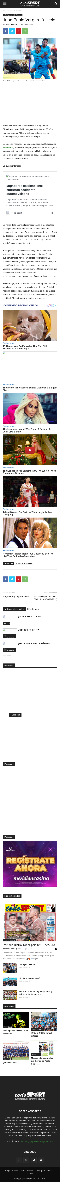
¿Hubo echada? (10, 1063)
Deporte (6, 623)
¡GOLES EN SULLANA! (29, 616)
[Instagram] (26, 1160)
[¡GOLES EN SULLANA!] (10, 620)
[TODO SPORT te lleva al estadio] (44, 1021)
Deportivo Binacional (24, 563)
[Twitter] (34, 1160)
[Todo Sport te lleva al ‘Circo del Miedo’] (16, 1020)
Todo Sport (8, 1027)
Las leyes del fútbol (28, 964)
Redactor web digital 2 (12, 949)
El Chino (30, 1173)
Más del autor (33, 609)
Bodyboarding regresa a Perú (16, 596)
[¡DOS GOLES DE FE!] (10, 633)
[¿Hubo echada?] (16, 1050)
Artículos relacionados (14, 609)
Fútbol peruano (16, 10)
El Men (49, 1170)
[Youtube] (41, 1160)
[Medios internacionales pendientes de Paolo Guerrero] (44, 1048)
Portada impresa (9, 940)
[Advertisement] (30, 103)
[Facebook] (18, 1160)
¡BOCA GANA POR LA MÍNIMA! (34, 643)
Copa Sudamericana (9, 636)
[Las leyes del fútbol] (10, 968)
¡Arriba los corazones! (29, 978)
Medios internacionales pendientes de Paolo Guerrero (42, 1061)
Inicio (5, 10)
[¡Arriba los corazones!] (10, 981)
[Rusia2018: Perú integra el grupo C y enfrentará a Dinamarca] (10, 995)
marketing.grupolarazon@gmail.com (36, 1141)
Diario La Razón (27, 1170)
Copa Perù (7, 1059)
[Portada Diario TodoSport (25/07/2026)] (30, 921)
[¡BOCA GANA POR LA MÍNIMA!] (10, 647)
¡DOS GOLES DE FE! (28, 630)
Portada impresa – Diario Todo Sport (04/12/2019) (45, 598)
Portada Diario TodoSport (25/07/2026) (29, 945)
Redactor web (11, 25)
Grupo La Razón (11, 1170)
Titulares (19, 15)
